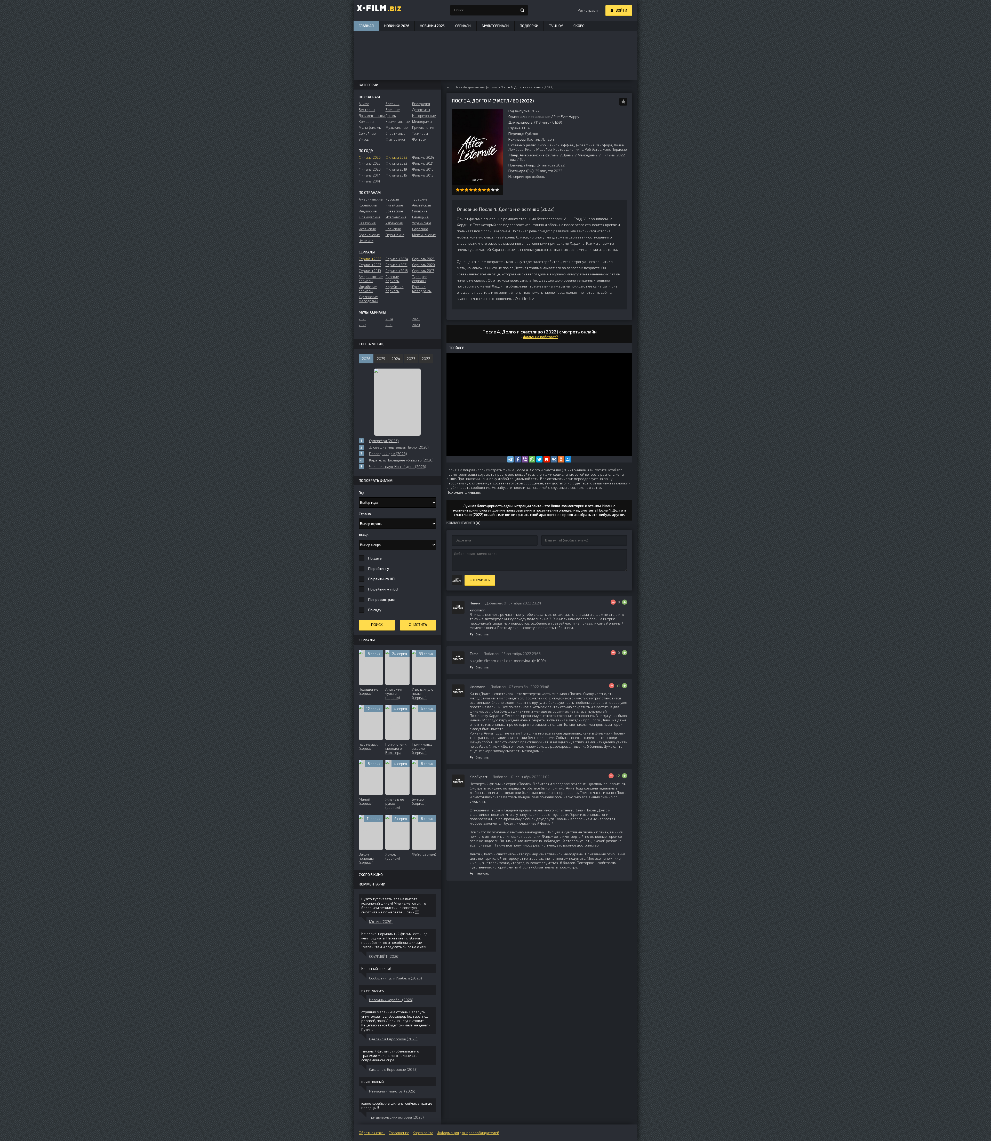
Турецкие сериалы (419, 279)
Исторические (424, 116)
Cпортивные (395, 133)
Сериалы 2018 (397, 271)
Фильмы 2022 (396, 163)
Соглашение (399, 1132)
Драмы (568, 155)
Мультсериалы (495, 25)
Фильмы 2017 (369, 175)
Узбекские (394, 223)
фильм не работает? (540, 336)
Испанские (367, 229)
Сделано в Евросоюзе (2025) (393, 1039)
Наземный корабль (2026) (391, 1000)
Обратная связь (372, 1132)
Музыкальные (397, 127)
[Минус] (613, 602)
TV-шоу (556, 25)
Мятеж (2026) (381, 921)
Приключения (423, 127)
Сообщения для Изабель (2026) (395, 978)
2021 (389, 325)
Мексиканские (424, 235)
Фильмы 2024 (423, 157)
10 (497, 190)
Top (522, 159)
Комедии (366, 121)
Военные (393, 110)
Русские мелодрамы (421, 289)
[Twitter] (539, 459)
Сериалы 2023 (423, 259)
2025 (362, 319)
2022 (362, 325)
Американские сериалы (371, 279)
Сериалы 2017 (423, 271)
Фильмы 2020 (370, 169)
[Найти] (522, 10)
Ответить (482, 634)
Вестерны (367, 110)
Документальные (371, 116)
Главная (366, 25)
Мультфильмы (370, 127)
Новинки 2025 (432, 25)
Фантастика (395, 139)
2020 (416, 325)
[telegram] (510, 459)
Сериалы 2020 (423, 265)
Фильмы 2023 (369, 163)
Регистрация (589, 10)
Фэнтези (419, 139)
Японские (420, 211)
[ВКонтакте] (554, 459)
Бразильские (369, 235)
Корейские (368, 205)
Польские (393, 229)
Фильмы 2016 (396, 175)
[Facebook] (518, 459)
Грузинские (395, 235)
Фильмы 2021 (422, 163)
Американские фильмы (539, 155)
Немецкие (420, 217)
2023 (416, 319)
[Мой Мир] (568, 459)
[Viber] (525, 459)
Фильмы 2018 (423, 169)
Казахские (367, 223)
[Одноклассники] (561, 459)
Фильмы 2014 (369, 181)
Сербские (420, 229)
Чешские (366, 241)
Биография (421, 104)
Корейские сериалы (395, 289)
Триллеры (420, 133)
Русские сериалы (392, 279)
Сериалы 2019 (370, 271)
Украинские (421, 223)
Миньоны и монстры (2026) (392, 1091)
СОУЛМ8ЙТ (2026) (384, 956)
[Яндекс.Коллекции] (547, 459)
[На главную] (379, 10)
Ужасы (364, 139)
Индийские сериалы (368, 289)
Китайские (394, 205)
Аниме (364, 104)
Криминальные (398, 121)
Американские (371, 199)
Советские (394, 211)
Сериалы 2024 (397, 259)
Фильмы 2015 (422, 175)
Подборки (529, 25)
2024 (389, 319)
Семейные (367, 133)
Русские (392, 199)
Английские (421, 205)
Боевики (392, 104)
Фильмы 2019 (396, 169)
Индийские (368, 211)
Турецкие (419, 199)
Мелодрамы (588, 155)
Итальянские (396, 217)
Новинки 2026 (396, 25)
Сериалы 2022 (370, 265)
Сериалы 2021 (396, 265)
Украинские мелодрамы (368, 299)
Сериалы (463, 25)
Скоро (579, 25)
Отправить (480, 580)
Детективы (421, 110)
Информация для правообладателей (468, 1132)
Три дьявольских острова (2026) (396, 1117)
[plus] (624, 602)
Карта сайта (423, 1132)
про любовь (535, 176)
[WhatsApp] (532, 459)
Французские (369, 217)
